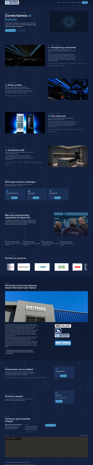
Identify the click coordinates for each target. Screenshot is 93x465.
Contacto (85, 2)
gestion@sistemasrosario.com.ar (61, 396)
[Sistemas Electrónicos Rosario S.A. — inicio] (12, 2)
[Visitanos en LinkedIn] (34, 432)
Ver (8, 197)
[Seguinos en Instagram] (31, 432)
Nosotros (78, 2)
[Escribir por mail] (26, 432)
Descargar (15, 197)
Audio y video (64, 2)
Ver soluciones (22, 30)
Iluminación (73, 2)
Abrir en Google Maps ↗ (84, 435)
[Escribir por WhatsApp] (29, 432)
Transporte (59, 2)
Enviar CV (59, 401)
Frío (69, 2)
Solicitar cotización (11, 30)
